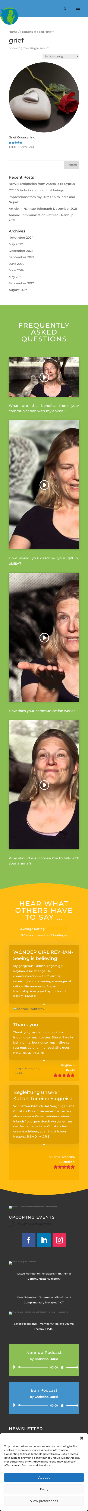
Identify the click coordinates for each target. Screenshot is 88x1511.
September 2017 (21, 283)
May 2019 (15, 277)
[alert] (44, 1223)
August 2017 (18, 290)
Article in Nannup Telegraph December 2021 (43, 209)
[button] (81, 1438)
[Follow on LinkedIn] (44, 1240)
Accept (44, 1477)
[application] (44, 1367)
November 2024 (21, 237)
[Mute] (63, 1367)
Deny (44, 1489)
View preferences (44, 1501)
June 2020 (16, 264)
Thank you (25, 1025)
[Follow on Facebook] (28, 1240)
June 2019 (16, 270)
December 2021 (21, 251)
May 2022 (16, 244)
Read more (24, 996)
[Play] (14, 1367)
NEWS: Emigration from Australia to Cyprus (42, 184)
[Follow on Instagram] (59, 1240)
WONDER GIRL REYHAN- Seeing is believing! (43, 955)
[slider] (71, 1367)
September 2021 (21, 257)
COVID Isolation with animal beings (36, 190)
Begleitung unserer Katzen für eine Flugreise (42, 1095)
